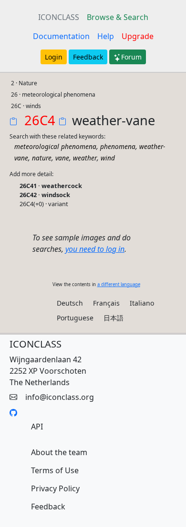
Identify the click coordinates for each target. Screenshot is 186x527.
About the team (59, 452)
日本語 (113, 317)
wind (108, 157)
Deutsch (70, 303)
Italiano (142, 303)
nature (42, 157)
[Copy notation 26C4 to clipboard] (15, 122)
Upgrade (138, 36)
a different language (118, 284)
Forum (131, 56)
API (37, 426)
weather (85, 157)
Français (106, 303)
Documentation (61, 36)
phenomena (117, 146)
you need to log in (94, 249)
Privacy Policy (55, 488)
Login (53, 56)
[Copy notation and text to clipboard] (64, 122)
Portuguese (75, 317)
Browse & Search (117, 17)
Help (105, 36)
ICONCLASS (58, 17)
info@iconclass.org (59, 397)
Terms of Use (55, 470)
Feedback (88, 56)
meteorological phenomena (55, 146)
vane (62, 157)
